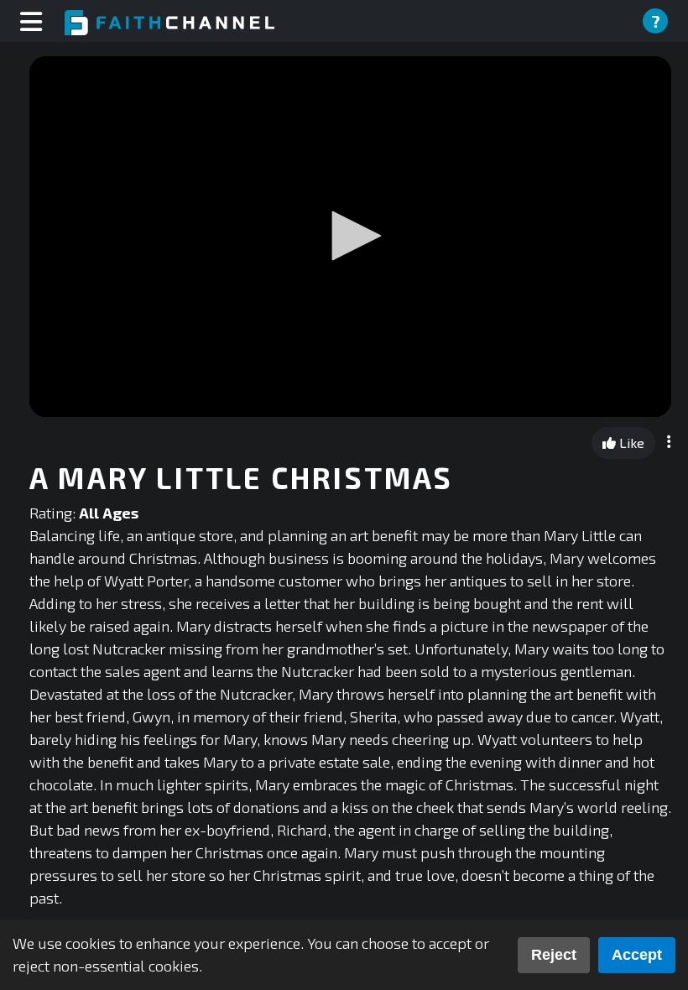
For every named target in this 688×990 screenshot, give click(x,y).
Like (630, 443)
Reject (553, 954)
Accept (637, 954)
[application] (350, 236)
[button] (351, 236)
